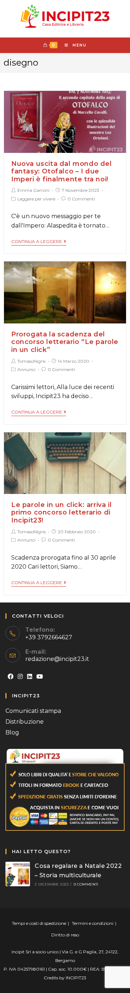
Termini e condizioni (92, 923)
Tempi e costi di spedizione (39, 923)
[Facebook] (10, 677)
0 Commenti (81, 199)
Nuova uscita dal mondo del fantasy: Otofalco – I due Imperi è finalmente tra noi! (61, 171)
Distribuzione (24, 721)
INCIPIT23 (76, 977)
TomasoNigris (31, 361)
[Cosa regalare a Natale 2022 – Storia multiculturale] (17, 874)
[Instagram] (20, 677)
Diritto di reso (65, 934)
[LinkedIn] (29, 677)
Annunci (26, 369)
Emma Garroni (33, 190)
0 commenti (86, 884)
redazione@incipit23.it (57, 659)
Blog (12, 732)
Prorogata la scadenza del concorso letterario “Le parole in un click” (64, 342)
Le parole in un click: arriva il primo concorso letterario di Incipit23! (61, 512)
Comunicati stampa (33, 710)
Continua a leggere (36, 241)
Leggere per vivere (36, 199)
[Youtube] (39, 677)
